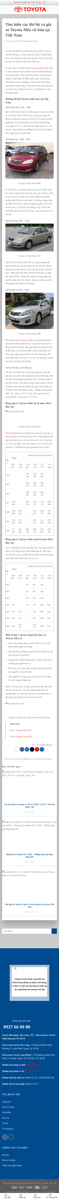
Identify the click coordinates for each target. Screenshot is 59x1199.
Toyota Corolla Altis (39, 68)
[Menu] (4, 9)
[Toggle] (53, 1112)
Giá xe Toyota (8, 1107)
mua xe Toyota (21, 340)
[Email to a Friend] (32, 749)
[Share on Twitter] (27, 749)
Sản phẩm (6, 1112)
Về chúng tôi (7, 1129)
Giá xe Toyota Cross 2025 (21, 736)
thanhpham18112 (31, 41)
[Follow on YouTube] (11, 1137)
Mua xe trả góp (8, 1160)
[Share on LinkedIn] (42, 749)
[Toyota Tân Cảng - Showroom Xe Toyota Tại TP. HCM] (30, 9)
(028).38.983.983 (46, 1077)
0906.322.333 (31, 1077)
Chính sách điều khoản (12, 1165)
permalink (47, 759)
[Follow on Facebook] (5, 1137)
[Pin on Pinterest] (37, 749)
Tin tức (5, 1123)
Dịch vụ (5, 1118)
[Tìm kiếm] (55, 9)
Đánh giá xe (27, 759)
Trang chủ (6, 1102)
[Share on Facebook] (22, 749)
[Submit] (54, 931)
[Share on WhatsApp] (17, 749)
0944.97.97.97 (32, 1084)
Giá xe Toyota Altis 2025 (20, 730)
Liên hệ (5, 1155)
